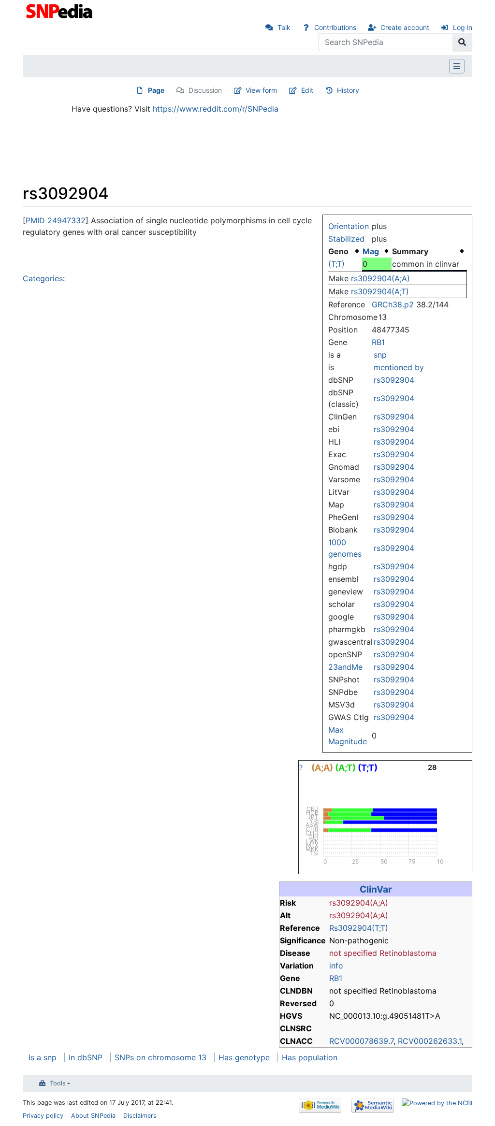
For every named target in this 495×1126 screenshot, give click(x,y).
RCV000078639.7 (361, 1041)
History (348, 90)
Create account (404, 27)
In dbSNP (85, 1057)
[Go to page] (462, 42)
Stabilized (346, 239)
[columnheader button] (377, 251)
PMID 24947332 (56, 220)
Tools (58, 1083)
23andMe (345, 667)
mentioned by (399, 367)
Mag (371, 251)
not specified (353, 953)
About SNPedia (93, 1115)
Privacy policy (43, 1115)
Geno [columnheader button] (338, 251)
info (336, 965)
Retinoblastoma (408, 953)
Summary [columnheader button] (410, 251)
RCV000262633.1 (430, 1041)
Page (156, 90)
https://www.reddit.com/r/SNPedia (215, 109)
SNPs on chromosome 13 (160, 1057)
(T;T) (336, 264)
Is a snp (43, 1057)
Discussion (205, 90)
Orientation (348, 226)
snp (380, 355)
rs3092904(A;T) (380, 291)
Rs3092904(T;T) (358, 928)
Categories (43, 278)
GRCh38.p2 (393, 304)
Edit (307, 90)
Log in (462, 27)
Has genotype (244, 1057)
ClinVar (376, 889)
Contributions (335, 27)
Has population (309, 1057)
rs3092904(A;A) (380, 278)
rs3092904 (394, 380)
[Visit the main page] (60, 10)
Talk (284, 27)
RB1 (378, 342)
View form (261, 90)
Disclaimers (140, 1115)
